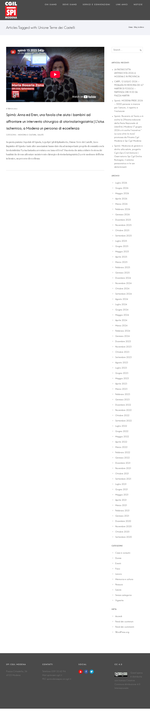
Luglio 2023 (121, 368)
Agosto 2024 (121, 299)
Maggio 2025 (122, 252)
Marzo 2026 (121, 204)
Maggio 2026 (122, 194)
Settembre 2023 (123, 357)
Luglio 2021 (121, 484)
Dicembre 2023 (123, 342)
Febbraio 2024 (122, 331)
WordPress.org (122, 632)
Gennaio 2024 (122, 336)
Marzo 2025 (121, 262)
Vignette (119, 601)
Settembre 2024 (123, 294)
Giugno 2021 (121, 490)
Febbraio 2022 (122, 453)
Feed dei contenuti (124, 622)
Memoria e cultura (124, 579)
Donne (118, 558)
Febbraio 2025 (122, 268)
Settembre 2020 (123, 537)
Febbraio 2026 (122, 209)
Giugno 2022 (121, 431)
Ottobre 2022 (122, 416)
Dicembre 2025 (123, 220)
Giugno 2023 (121, 373)
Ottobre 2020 (122, 532)
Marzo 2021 (121, 505)
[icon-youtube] (81, 672)
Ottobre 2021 (122, 474)
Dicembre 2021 (123, 463)
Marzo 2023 (121, 389)
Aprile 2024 (121, 320)
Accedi (118, 616)
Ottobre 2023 (122, 352)
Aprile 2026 (121, 199)
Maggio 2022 (122, 437)
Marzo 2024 (121, 326)
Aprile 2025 (121, 257)
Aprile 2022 (121, 442)
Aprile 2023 (121, 384)
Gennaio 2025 (122, 273)
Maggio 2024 (122, 315)
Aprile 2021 (121, 500)
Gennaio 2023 (122, 400)
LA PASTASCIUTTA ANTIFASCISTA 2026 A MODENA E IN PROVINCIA (126, 73)
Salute (118, 590)
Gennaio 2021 (122, 516)
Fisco (117, 569)
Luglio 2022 (121, 426)
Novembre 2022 (123, 410)
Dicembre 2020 (123, 521)
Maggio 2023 (122, 379)
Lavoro (118, 574)
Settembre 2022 (123, 421)
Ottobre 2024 (122, 289)
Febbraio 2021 (122, 511)
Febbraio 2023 (122, 394)
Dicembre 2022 (123, 405)
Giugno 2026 (121, 188)
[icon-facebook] (87, 672)
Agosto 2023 (121, 363)
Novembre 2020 (123, 527)
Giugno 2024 (121, 310)
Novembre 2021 (123, 468)
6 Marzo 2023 (11, 108)
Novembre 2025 (123, 225)
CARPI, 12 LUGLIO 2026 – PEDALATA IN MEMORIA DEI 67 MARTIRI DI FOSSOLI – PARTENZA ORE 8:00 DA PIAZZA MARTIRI (128, 89)
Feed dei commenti (124, 627)
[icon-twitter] (92, 672)
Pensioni (119, 585)
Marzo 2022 (121, 447)
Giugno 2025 (121, 246)
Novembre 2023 (123, 347)
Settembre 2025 (123, 236)
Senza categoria (123, 595)
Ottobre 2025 (122, 231)
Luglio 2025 (121, 241)
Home (131, 27)
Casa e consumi (122, 553)
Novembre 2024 (123, 283)
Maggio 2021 (121, 495)
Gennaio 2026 (122, 215)
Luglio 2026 (121, 183)
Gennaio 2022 (122, 458)
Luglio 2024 (121, 305)
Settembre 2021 (123, 479)
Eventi (118, 564)
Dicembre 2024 (123, 278)
